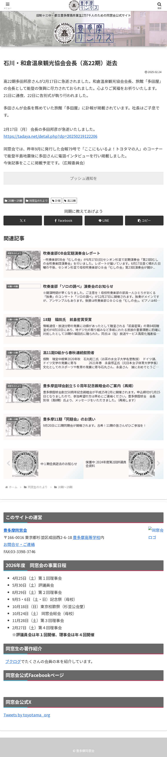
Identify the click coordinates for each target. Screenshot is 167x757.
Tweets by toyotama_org (26, 715)
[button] (144, 220)
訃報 (57, 200)
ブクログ (13, 661)
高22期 (71, 200)
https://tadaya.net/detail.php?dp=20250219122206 (50, 136)
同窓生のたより (38, 200)
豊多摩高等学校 (86, 537)
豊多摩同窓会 (15, 530)
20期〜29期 (15, 200)
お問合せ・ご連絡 (19, 544)
